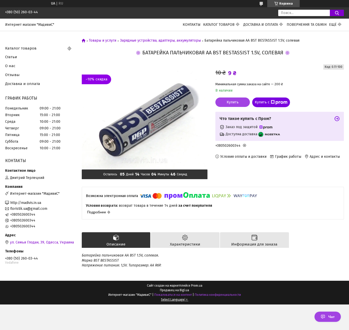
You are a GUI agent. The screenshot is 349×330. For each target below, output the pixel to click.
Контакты (192, 24)
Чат (331, 317)
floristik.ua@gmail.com (28, 208)
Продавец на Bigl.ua (174, 290)
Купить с (262, 102)
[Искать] (337, 13)
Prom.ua (196, 285)
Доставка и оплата (260, 24)
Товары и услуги (102, 40)
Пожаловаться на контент (173, 295)
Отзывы (12, 74)
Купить (233, 102)
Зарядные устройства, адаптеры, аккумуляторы (160, 40)
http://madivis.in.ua (25, 203)
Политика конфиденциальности (218, 295)
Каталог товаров (219, 24)
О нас (10, 66)
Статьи (11, 57)
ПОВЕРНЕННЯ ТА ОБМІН (307, 24)
